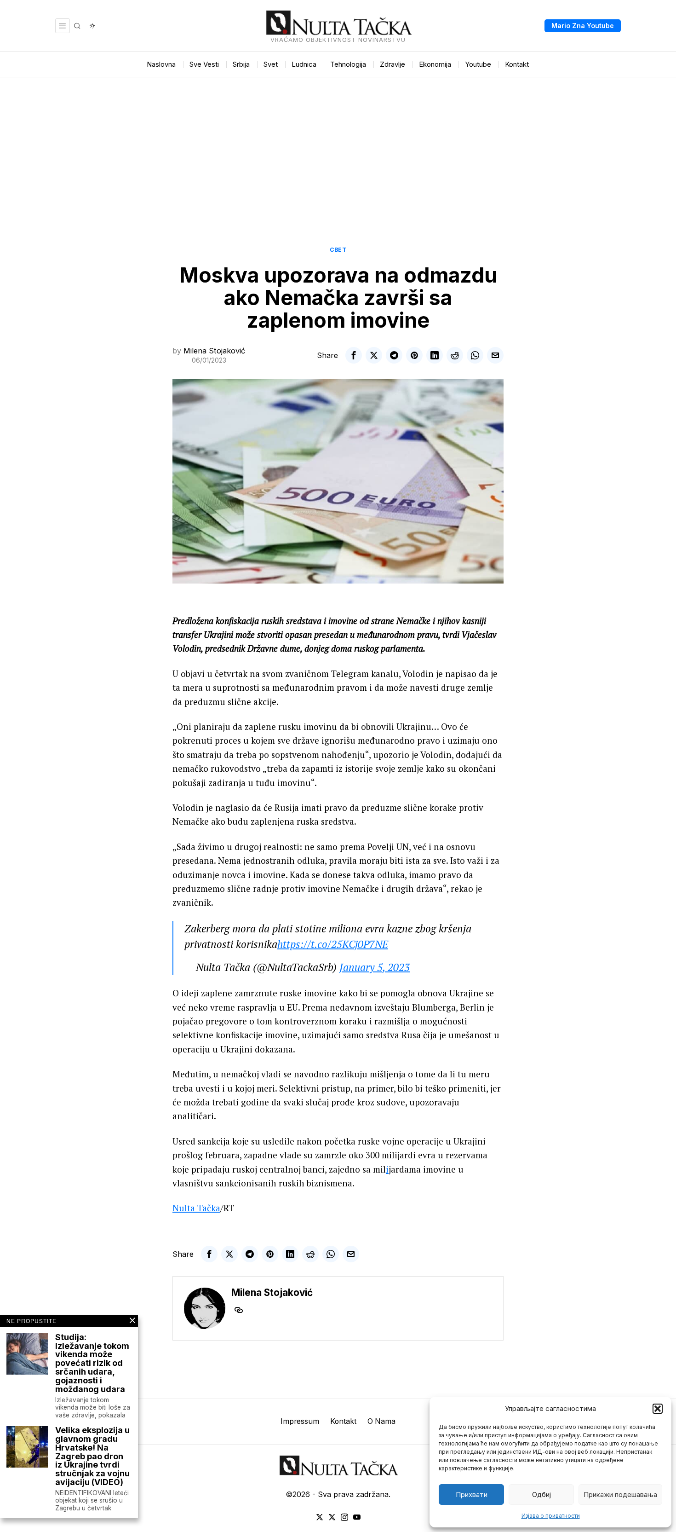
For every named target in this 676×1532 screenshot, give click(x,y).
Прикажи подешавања (620, 1494)
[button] (657, 1408)
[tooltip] (353, 355)
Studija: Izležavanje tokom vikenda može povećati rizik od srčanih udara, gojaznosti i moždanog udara (92, 1363)
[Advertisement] (338, 146)
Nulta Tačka (196, 1208)
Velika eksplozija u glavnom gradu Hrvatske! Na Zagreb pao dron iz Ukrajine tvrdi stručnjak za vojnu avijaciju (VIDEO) (92, 1456)
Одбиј (541, 1494)
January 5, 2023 (374, 967)
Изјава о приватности (550, 1515)
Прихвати (471, 1494)
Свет (338, 249)
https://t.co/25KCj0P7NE (332, 944)
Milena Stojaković (214, 350)
